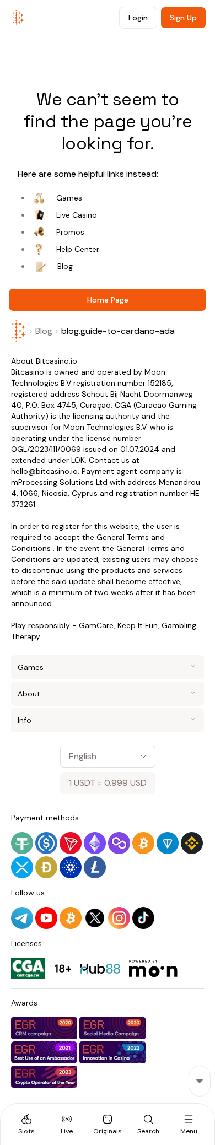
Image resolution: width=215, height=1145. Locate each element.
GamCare (96, 625)
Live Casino (76, 215)
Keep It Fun (137, 625)
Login (138, 18)
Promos (70, 232)
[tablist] (107, 1124)
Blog (65, 266)
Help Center (77, 249)
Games (69, 198)
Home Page (107, 300)
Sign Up (183, 18)
